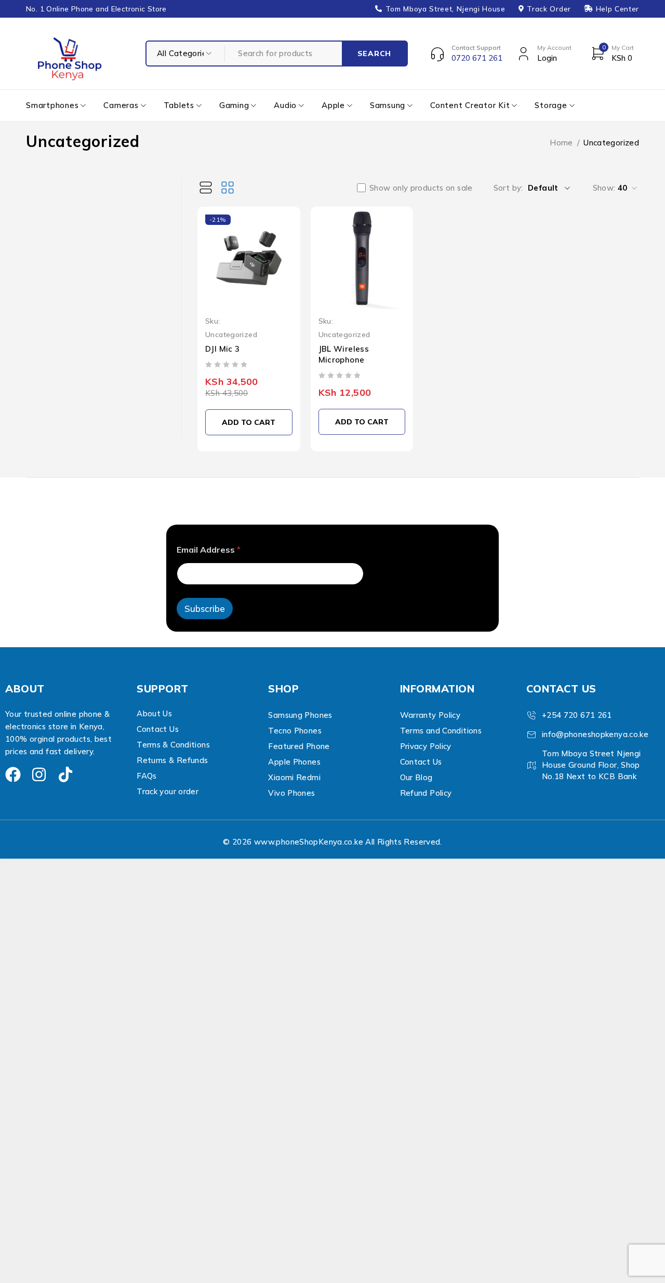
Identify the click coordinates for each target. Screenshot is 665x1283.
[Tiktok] (65, 774)
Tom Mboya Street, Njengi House (445, 9)
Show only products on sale (421, 188)
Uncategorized (231, 334)
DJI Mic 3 (222, 349)
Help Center (617, 9)
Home (561, 143)
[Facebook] (13, 774)
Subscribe (204, 608)
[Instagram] (39, 774)
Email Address (209, 550)
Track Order (548, 9)
